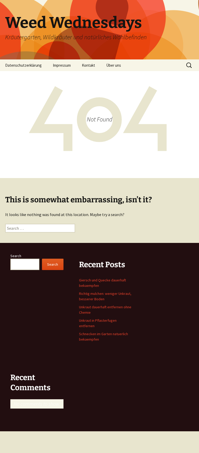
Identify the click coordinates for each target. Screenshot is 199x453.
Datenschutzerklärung (23, 65)
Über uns (113, 65)
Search (15, 256)
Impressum (62, 65)
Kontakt (88, 65)
